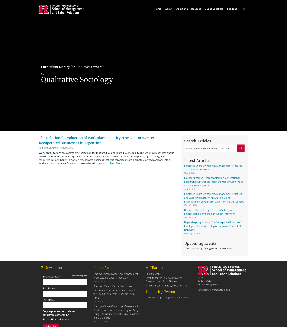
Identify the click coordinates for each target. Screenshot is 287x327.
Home (157, 8)
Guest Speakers (214, 8)
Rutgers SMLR (153, 273)
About (168, 8)
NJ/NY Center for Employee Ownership (166, 285)
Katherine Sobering (48, 147)
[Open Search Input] (244, 8)
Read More (116, 163)
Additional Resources (188, 8)
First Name (49, 288)
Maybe (66, 319)
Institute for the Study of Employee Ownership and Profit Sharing (164, 279)
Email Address (52, 276)
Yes (47, 319)
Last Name (49, 300)
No (55, 319)
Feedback (232, 8)
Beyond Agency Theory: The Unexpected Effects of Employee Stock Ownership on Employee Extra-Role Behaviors (213, 225)
